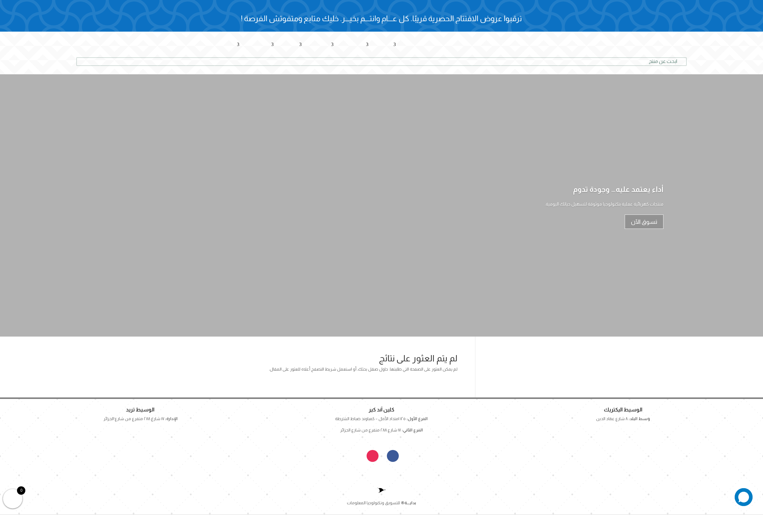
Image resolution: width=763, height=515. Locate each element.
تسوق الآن (644, 221)
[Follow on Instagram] (373, 456)
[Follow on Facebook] (393, 456)
